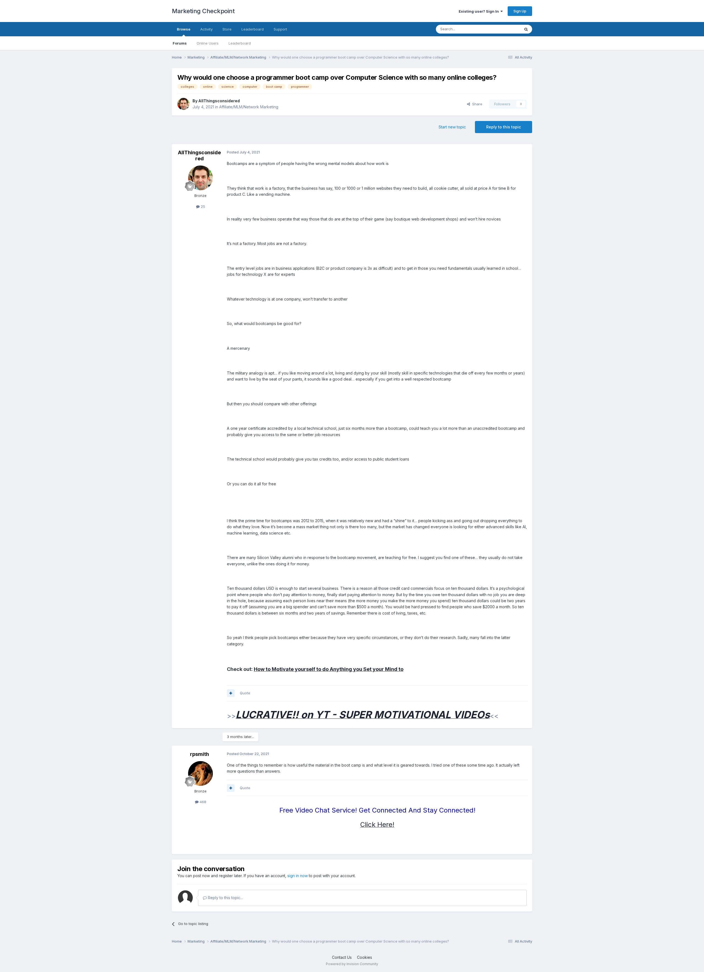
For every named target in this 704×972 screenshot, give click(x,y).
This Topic (504, 29)
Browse (183, 29)
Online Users (208, 43)
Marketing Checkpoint (203, 11)
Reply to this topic (503, 127)
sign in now (297, 875)
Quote (245, 693)
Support (280, 29)
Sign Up (519, 11)
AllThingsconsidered (219, 100)
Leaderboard (240, 43)
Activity (206, 29)
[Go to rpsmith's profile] (200, 773)
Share (476, 104)
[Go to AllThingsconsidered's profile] (183, 104)
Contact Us (342, 957)
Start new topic (452, 127)
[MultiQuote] (231, 693)
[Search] (526, 29)
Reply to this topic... (225, 897)
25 (202, 206)
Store (227, 29)
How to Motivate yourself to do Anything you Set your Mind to (328, 669)
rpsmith (199, 754)
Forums (180, 43)
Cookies (364, 957)
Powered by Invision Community (352, 964)
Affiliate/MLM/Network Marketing (248, 106)
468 (202, 802)
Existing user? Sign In (480, 11)
